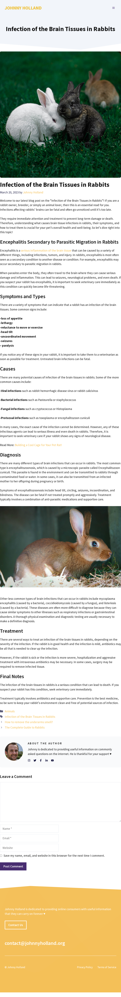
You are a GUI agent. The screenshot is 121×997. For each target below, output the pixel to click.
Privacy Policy (85, 967)
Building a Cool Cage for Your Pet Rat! (38, 445)
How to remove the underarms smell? (29, 722)
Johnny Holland (23, 8)
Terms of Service (106, 967)
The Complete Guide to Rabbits (25, 727)
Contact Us (15, 925)
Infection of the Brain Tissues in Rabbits (30, 717)
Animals (10, 711)
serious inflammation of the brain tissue (46, 250)
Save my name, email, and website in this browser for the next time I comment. (54, 855)
